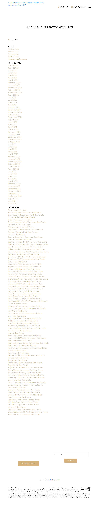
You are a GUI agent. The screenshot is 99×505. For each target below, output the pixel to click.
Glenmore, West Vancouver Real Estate (24, 281)
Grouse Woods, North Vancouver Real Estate (26, 286)
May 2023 (12, 149)
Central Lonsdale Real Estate (20, 240)
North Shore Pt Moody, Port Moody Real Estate (27, 338)
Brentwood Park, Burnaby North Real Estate (26, 215)
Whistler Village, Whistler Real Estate (23, 405)
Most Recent (13, 65)
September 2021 (15, 196)
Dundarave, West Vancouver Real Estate (25, 264)
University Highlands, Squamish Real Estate (26, 378)
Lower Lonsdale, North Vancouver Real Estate (27, 309)
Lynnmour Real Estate (17, 316)
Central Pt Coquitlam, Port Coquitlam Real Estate (28, 244)
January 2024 (14, 134)
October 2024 (14, 115)
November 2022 (15, 162)
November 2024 (15, 112)
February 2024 (14, 132)
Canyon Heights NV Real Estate (21, 227)
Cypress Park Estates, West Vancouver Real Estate (28, 252)
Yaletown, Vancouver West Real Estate (24, 415)
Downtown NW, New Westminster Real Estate (27, 257)
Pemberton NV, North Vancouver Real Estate (26, 355)
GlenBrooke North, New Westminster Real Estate (28, 279)
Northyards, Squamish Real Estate (22, 345)
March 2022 (13, 181)
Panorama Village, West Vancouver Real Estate (27, 348)
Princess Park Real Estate (18, 358)
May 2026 (12, 75)
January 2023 (14, 159)
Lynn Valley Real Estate (17, 311)
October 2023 (14, 142)
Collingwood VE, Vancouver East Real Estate (26, 249)
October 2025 (14, 90)
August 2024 (13, 120)
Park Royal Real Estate (17, 350)
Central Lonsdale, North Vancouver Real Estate (27, 242)
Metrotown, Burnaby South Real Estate (24, 326)
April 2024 (12, 127)
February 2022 (14, 184)
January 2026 (14, 85)
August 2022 (13, 169)
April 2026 (12, 78)
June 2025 (12, 100)
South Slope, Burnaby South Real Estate (24, 373)
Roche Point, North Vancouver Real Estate (25, 363)
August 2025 (13, 95)
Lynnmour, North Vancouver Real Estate (24, 318)
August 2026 (13, 68)
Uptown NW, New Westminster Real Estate (25, 385)
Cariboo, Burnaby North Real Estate (23, 232)
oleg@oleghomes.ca (79, 7)
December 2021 (14, 189)
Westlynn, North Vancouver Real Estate (24, 400)
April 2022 (12, 179)
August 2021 (13, 199)
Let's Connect (28, 463)
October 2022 (14, 164)
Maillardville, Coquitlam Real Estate (23, 321)
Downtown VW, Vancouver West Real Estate (26, 259)
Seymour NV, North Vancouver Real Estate (25, 368)
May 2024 (12, 125)
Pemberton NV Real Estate (19, 353)
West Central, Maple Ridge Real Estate (24, 392)
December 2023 (15, 137)
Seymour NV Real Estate (18, 365)
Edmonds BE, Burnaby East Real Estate (24, 269)
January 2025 (14, 107)
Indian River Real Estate (17, 304)
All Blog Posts (13, 49)
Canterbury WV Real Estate (19, 225)
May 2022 (12, 176)
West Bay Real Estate (16, 387)
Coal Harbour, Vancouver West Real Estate (26, 247)
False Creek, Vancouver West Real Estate (25, 274)
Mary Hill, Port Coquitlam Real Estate (23, 323)
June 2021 (12, 203)
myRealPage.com (53, 480)
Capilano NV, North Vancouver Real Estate (25, 230)
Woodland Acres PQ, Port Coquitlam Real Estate (28, 412)
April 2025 (12, 105)
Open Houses (13, 54)
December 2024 (15, 110)
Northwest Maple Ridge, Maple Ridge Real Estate (28, 343)
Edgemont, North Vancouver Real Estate (24, 267)
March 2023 (13, 154)
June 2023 (12, 147)
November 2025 (15, 88)
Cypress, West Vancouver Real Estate (23, 254)
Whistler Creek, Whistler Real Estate (23, 402)
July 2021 (12, 201)
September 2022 (15, 166)
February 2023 (14, 157)
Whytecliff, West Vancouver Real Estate (24, 410)
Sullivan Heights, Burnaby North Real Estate (26, 375)
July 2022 (12, 171)
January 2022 (14, 186)
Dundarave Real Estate (17, 262)
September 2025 (15, 93)
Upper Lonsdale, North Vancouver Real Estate (27, 382)
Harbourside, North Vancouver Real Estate (25, 289)
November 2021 (14, 191)
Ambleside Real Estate (17, 210)
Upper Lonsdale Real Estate (19, 380)
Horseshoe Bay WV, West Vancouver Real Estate (28, 301)
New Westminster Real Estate (20, 331)
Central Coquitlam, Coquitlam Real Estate (25, 237)
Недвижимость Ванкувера (17, 59)
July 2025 (12, 98)
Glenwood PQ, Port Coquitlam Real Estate (25, 284)
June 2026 (12, 73)
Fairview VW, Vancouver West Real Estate (25, 272)
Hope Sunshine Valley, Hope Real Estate (24, 299)
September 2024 (15, 117)
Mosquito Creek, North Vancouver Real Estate (27, 328)
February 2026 (14, 83)
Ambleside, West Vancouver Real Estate (24, 212)
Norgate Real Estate (16, 333)
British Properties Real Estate (20, 220)
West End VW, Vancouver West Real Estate (25, 395)
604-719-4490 (64, 7)
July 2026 (12, 70)
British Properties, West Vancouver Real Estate (27, 222)
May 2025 (12, 102)
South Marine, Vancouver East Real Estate (25, 370)
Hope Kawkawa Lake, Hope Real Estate (24, 294)
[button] (63, 7)
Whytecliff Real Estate (17, 407)
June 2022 (12, 174)
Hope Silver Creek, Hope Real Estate (23, 296)
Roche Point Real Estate (17, 360)
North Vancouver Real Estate (20, 341)
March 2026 (13, 80)
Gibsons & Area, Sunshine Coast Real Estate (26, 276)
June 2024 (12, 122)
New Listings (13, 52)
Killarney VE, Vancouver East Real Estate (25, 306)
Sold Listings (13, 56)
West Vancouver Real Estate (19, 397)
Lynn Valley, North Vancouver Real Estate (25, 313)
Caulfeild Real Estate (16, 235)
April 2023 (12, 152)
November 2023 (15, 139)
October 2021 (13, 194)
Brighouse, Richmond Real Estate (21, 217)
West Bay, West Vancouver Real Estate (24, 390)
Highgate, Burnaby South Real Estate (23, 291)
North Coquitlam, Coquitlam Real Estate (24, 336)
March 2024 (13, 129)
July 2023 (12, 144)
